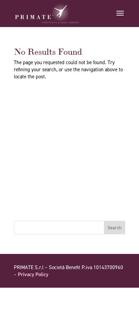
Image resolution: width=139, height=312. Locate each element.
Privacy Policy (33, 274)
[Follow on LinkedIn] (119, 293)
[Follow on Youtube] (106, 293)
